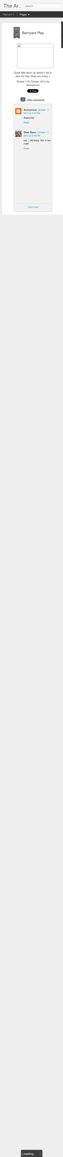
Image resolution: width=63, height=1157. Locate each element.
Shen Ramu (30, 132)
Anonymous (30, 109)
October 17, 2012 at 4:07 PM (37, 111)
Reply (26, 122)
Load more (33, 207)
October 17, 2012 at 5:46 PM (36, 134)
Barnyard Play (33, 32)
